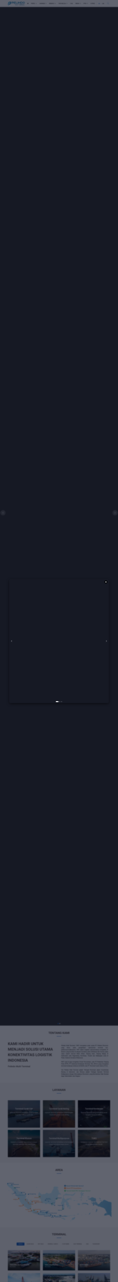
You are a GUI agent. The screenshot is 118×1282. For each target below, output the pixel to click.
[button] (2, 641)
